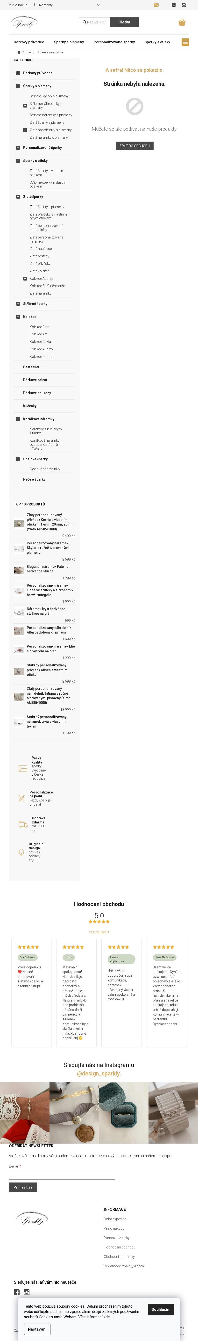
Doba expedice (115, 1219)
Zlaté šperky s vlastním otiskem (47, 173)
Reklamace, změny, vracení (124, 1266)
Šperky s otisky (35, 161)
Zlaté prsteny (39, 256)
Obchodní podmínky (119, 1257)
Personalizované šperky (42, 148)
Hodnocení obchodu (119, 1247)
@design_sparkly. (99, 1074)
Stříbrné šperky (35, 304)
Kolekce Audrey (41, 279)
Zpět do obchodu (135, 146)
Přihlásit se (23, 1187)
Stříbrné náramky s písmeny (51, 115)
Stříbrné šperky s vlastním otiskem (49, 184)
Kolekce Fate (39, 327)
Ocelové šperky (35, 459)
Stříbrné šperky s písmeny (49, 96)
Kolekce (29, 317)
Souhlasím (161, 1309)
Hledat (124, 22)
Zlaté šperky (33, 197)
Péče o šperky (34, 479)
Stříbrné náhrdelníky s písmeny (46, 106)
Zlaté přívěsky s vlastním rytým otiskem (48, 216)
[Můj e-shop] (32, 1218)
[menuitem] (29, 42)
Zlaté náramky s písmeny (49, 137)
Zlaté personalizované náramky (46, 239)
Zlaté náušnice (41, 249)
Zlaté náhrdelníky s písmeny (51, 130)
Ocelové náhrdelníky (45, 469)
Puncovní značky (117, 1238)
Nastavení (37, 1329)
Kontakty (46, 5)
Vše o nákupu (19, 5)
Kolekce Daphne (42, 357)
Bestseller (31, 367)
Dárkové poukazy (37, 393)
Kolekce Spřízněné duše (47, 286)
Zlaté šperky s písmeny (47, 122)
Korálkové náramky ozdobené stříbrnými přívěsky (45, 445)
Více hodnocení (99, 932)
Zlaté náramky (40, 293)
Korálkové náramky (38, 419)
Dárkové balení (35, 380)
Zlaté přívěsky (40, 264)
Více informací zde (94, 1317)
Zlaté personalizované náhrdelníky (46, 228)
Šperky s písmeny (37, 86)
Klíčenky (29, 406)
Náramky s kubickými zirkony (46, 431)
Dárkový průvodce (37, 73)
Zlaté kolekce (40, 271)
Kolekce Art (38, 334)
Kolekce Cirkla (40, 342)
